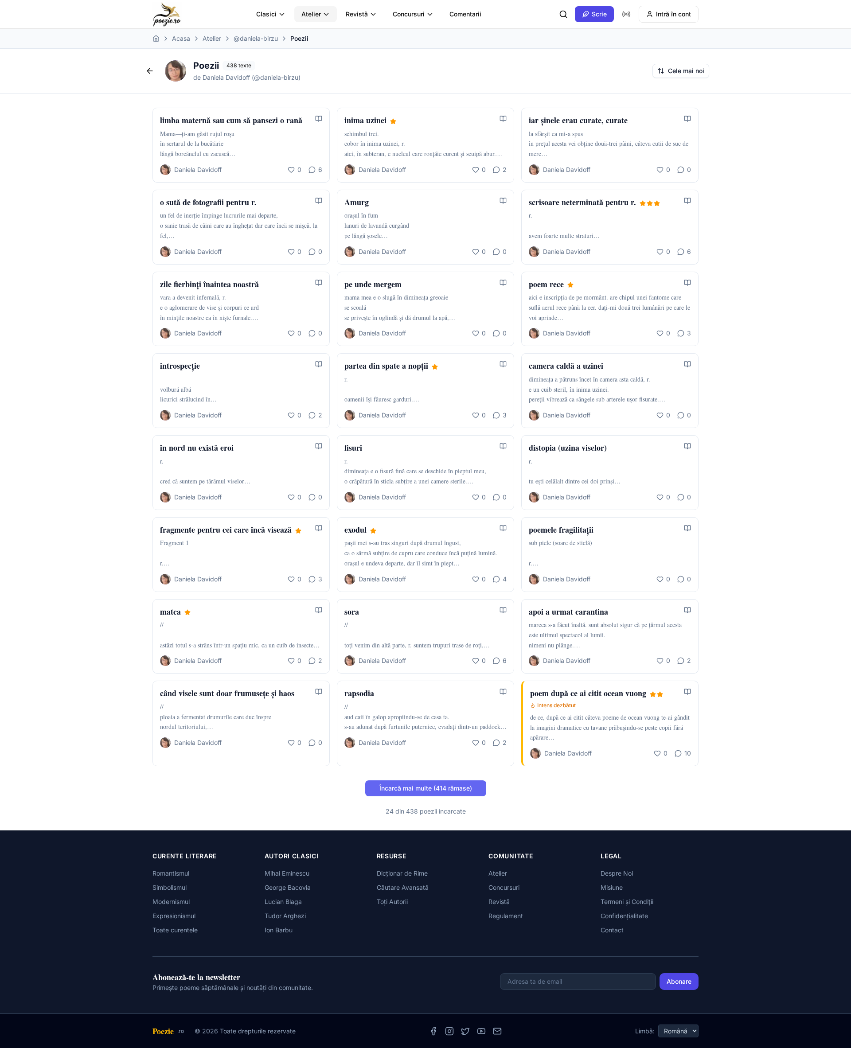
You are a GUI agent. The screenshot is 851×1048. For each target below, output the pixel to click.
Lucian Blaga (283, 901)
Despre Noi (617, 873)
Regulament (505, 915)
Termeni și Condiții (627, 901)
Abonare (679, 981)
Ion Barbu (279, 930)
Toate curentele (175, 930)
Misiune (612, 887)
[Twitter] (465, 1031)
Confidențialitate (624, 915)
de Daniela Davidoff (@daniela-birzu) (247, 77)
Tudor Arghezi (285, 915)
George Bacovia (288, 887)
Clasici (266, 14)
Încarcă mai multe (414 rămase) (425, 788)
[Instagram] (449, 1031)
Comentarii (465, 14)
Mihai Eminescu (287, 873)
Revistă (357, 14)
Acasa (181, 38)
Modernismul (171, 901)
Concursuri (409, 14)
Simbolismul (169, 887)
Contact (612, 930)
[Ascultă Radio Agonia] (626, 14)
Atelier (311, 14)
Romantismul (170, 873)
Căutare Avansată (403, 887)
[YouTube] (481, 1031)
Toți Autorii (392, 901)
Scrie (599, 14)
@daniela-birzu (256, 38)
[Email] (497, 1031)
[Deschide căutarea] (563, 14)
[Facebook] (433, 1031)
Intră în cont (673, 14)
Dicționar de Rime (402, 873)
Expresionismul (173, 915)
